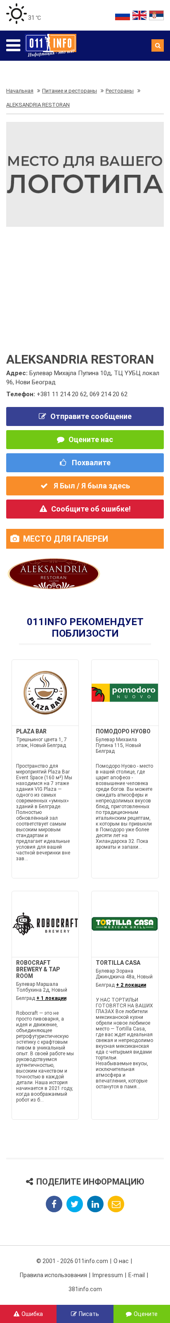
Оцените (146, 1314)
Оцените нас (90, 439)
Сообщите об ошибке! (91, 508)
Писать (89, 1314)
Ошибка (32, 1314)
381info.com (85, 1289)
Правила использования (53, 1275)
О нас (121, 1261)
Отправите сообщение (91, 416)
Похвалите (90, 462)
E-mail (136, 1275)
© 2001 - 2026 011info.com (72, 1261)
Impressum (107, 1275)
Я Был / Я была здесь (91, 485)
